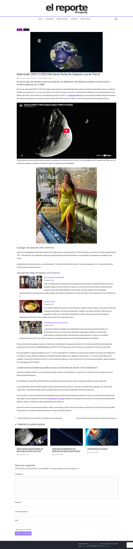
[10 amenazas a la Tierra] (102, 430)
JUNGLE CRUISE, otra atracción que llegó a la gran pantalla (39, 418)
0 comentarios (49, 78)
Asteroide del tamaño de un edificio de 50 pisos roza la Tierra (66, 449)
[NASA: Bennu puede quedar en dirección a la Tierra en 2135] (31, 430)
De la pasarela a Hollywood (54, 277)
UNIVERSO (26, 29)
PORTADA (19, 29)
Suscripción (49, 19)
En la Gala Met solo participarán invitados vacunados (96, 418)
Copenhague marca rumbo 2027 (56, 322)
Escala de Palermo (75, 95)
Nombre (18, 502)
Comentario (19, 474)
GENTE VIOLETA (85, 19)
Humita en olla (49, 301)
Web (16, 520)
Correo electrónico (21, 511)
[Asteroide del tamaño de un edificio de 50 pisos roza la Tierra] (66, 430)
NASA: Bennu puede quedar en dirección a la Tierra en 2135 (30, 449)
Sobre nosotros (62, 19)
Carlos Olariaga (32, 78)
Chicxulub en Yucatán (56, 399)
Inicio (40, 19)
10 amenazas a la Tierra (97, 448)
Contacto (74, 19)
